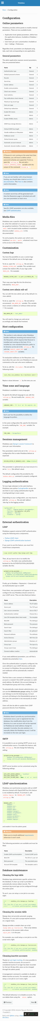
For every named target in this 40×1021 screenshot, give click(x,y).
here (20, 659)
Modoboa (21, 3)
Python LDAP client (11, 538)
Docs (4, 10)
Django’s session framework (22, 444)
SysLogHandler (23, 488)
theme (22, 1015)
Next (33, 1002)
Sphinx (12, 1015)
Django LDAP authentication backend (18, 540)
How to (20, 181)
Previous (8, 1002)
